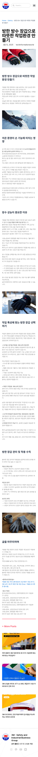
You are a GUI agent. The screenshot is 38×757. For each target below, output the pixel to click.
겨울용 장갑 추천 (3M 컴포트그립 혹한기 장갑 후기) (18, 582)
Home (4, 20)
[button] (34, 5)
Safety (10, 20)
